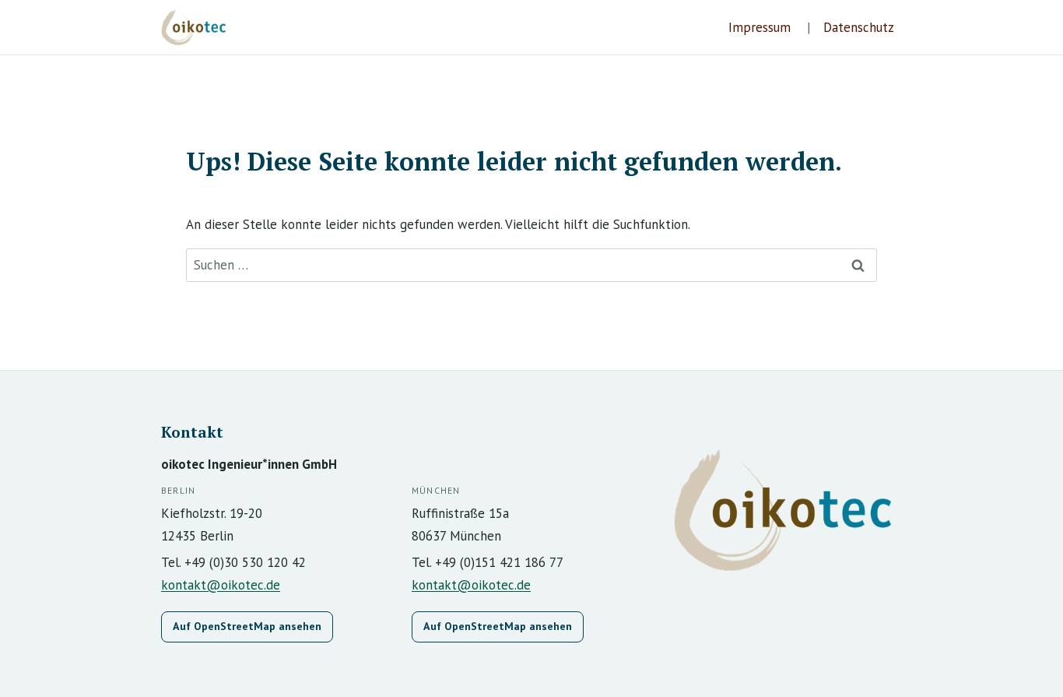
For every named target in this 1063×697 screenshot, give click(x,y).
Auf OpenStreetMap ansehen (247, 626)
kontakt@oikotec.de (220, 584)
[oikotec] (200, 27)
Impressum (759, 27)
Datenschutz (858, 27)
